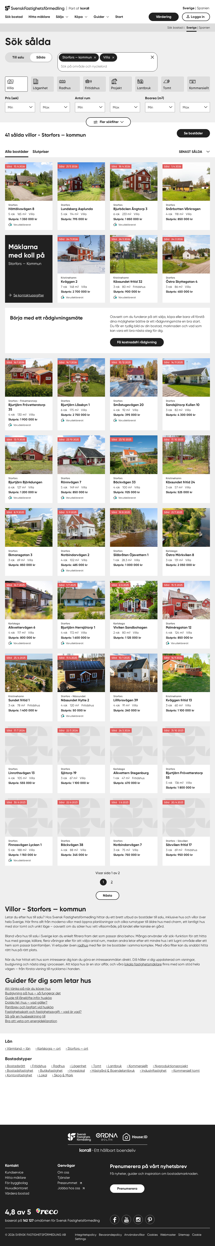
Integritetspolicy (86, 1234)
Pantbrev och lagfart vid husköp (29, 1007)
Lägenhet (79, 1066)
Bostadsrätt (16, 1066)
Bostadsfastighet (20, 1071)
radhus (82, 945)
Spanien (203, 8)
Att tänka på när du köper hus (28, 989)
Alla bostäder (16, 151)
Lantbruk (115, 1066)
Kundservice (14, 1172)
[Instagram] (138, 1219)
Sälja (60, 17)
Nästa (107, 895)
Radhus (59, 1066)
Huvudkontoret (16, 1188)
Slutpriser (41, 151)
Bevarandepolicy (111, 1234)
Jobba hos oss (69, 1188)
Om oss (63, 1172)
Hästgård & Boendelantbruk (113, 1071)
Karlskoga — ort (49, 1048)
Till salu (18, 57)
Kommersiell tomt (186, 1071)
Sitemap (184, 1234)
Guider (99, 17)
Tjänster (64, 1178)
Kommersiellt (138, 1066)
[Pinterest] (150, 1219)
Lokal (43, 1075)
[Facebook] (114, 1219)
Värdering (163, 17)
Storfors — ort (78, 1048)
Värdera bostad (17, 1193)
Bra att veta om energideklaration (31, 1021)
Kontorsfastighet (19, 1075)
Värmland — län (18, 1048)
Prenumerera (127, 1189)
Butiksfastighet (51, 1071)
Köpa (79, 17)
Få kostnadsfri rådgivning (137, 342)
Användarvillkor (135, 1234)
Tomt (97, 1066)
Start (119, 17)
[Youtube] (126, 1219)
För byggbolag (16, 1183)
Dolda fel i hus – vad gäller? (26, 1002)
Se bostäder (193, 133)
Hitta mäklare (39, 17)
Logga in (198, 17)
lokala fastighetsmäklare (143, 964)
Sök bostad (14, 17)
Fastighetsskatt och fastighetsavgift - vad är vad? (43, 1012)
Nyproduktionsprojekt (171, 1066)
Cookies (153, 1234)
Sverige (189, 8)
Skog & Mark (63, 1075)
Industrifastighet (154, 1071)
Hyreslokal (77, 1071)
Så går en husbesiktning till (25, 1016)
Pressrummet (67, 1183)
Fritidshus (39, 1066)
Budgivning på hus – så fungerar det (33, 993)
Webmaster (168, 1234)
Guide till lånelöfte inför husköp (28, 998)
